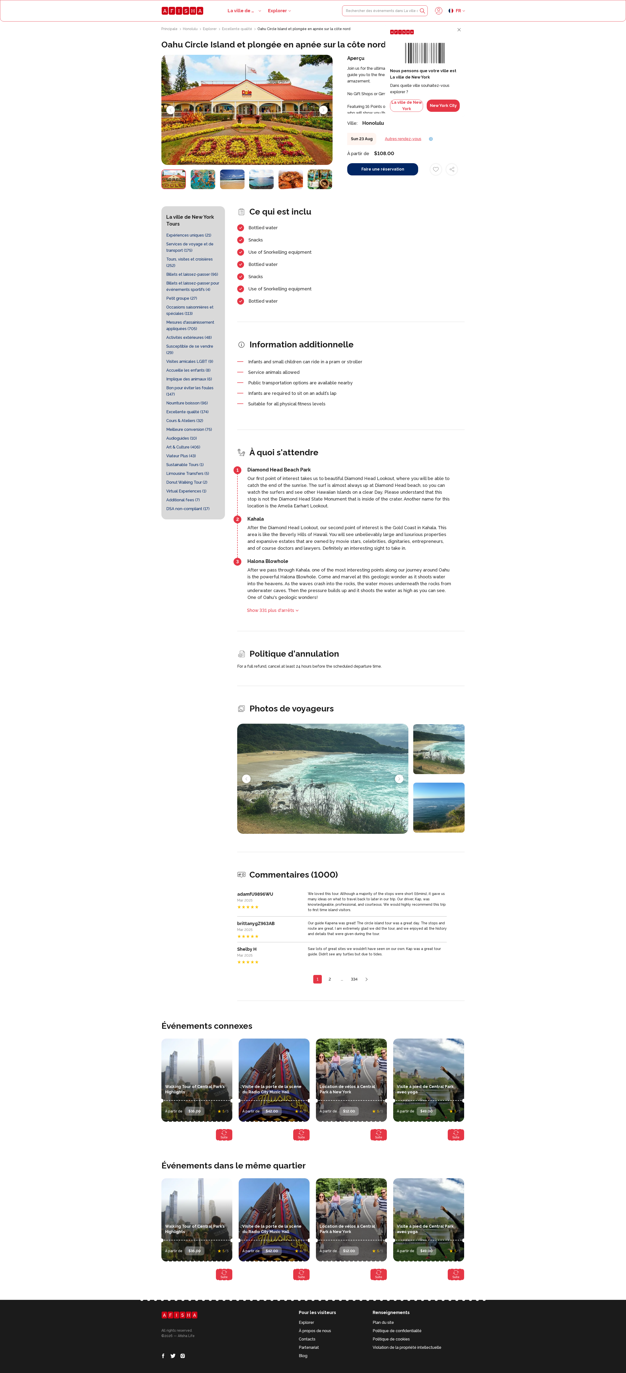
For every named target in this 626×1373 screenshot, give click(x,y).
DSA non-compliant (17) (188, 508)
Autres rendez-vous (403, 139)
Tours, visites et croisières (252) (189, 262)
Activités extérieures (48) (189, 337)
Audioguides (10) (181, 438)
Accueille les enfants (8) (188, 370)
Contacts (307, 1339)
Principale (170, 29)
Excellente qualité (237, 29)
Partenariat (309, 1347)
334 (354, 979)
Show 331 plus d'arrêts (270, 610)
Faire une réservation (382, 169)
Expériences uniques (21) (188, 235)
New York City (443, 105)
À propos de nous (315, 1330)
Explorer (277, 10)
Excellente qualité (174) (187, 412)
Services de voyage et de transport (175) (189, 247)
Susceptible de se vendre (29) (189, 349)
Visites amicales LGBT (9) (189, 361)
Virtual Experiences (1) (186, 491)
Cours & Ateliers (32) (184, 420)
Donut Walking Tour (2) (186, 482)
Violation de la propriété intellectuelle (407, 1347)
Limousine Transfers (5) (187, 473)
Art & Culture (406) (183, 447)
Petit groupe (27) (181, 298)
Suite (224, 1137)
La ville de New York (406, 105)
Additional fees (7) (183, 500)
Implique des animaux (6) (189, 379)
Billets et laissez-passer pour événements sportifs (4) (192, 286)
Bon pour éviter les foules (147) (189, 391)
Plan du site (383, 1322)
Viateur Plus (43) (181, 456)
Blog (303, 1355)
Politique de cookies (391, 1339)
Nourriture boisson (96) (187, 403)
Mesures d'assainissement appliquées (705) (190, 325)
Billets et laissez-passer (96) (192, 274)
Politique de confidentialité (397, 1330)
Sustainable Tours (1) (185, 464)
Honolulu (191, 29)
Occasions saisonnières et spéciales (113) (189, 310)
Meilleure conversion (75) (189, 429)
